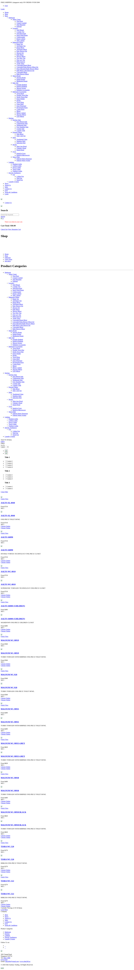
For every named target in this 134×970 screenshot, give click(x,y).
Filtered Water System (23, 160)
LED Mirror (20, 116)
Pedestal (19, 26)
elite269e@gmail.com (12, 961)
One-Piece (19, 21)
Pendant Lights (17, 164)
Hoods (15, 144)
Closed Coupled (21, 23)
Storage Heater (21, 77)
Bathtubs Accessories (23, 90)
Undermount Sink (22, 123)
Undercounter (20, 37)
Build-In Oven (21, 153)
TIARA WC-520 (7, 846)
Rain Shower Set (21, 51)
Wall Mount (20, 30)
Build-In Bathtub (21, 86)
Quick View (4, 499)
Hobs (14, 137)
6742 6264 (4, 959)
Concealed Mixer (21, 72)
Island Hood (20, 150)
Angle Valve (20, 63)
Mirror (18, 111)
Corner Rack (20, 109)
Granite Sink (20, 129)
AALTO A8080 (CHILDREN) (13, 606)
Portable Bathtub (21, 85)
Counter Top (20, 32)
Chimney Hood (21, 148)
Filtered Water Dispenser (24, 159)
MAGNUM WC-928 (9, 675)
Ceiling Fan (20, 176)
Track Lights (16, 169)
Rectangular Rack (22, 107)
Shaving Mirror (21, 115)
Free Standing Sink (22, 127)
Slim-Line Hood (21, 146)
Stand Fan (19, 180)
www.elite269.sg (25, 961)
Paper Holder (20, 99)
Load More (4, 910)
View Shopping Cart (14, 229)
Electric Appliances (15, 173)
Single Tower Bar (21, 97)
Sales (6, 187)
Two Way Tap (20, 58)
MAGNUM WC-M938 (10, 778)
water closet (8, 259)
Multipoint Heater (21, 81)
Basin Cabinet (20, 39)
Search (3, 216)
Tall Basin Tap (21, 46)
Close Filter (4, 492)
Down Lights (17, 167)
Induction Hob (21, 143)
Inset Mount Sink (21, 122)
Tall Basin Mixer (21, 49)
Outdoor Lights (17, 171)
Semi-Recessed (21, 33)
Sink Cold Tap (21, 136)
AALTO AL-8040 (8, 503)
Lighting (11, 162)
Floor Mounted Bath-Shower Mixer (27, 69)
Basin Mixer (20, 47)
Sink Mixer (19, 134)
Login (3, 9)
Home (7, 12)
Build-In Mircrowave (23, 155)
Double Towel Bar (22, 95)
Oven (14, 152)
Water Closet (17, 19)
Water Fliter (16, 157)
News (6, 183)
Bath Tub (15, 83)
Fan (14, 174)
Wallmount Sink (21, 125)
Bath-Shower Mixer (22, 74)
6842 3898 (7, 958)
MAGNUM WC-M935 (10, 709)
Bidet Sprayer (20, 62)
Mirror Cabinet (21, 113)
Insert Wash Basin (22, 35)
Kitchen (11, 118)
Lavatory (15, 28)
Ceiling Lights (17, 166)
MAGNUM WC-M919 (10, 640)
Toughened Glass (21, 139)
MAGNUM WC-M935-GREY (13, 743)
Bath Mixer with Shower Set (25, 70)
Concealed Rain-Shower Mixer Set (27, 67)
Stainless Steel (20, 141)
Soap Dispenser (21, 106)
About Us (8, 185)
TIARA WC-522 (7, 881)
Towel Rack (20, 93)
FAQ (6, 6)
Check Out (4, 229)
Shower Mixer (20, 56)
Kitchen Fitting (17, 132)
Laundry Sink (20, 130)
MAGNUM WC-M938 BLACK (13, 812)
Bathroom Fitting (18, 42)
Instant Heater (20, 79)
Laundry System (14, 182)
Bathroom (12, 18)
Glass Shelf (20, 104)
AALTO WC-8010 (8, 571)
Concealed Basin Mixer (23, 65)
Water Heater (17, 76)
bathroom (8, 257)
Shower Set (20, 53)
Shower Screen (21, 88)
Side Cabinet (20, 40)
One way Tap (20, 60)
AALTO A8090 (7, 537)
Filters (3, 441)
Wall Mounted (20, 25)
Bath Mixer (20, 55)
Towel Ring (20, 102)
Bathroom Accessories (19, 92)
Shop (6, 14)
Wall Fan (19, 178)
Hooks (18, 100)
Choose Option (5, 526)
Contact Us (8, 189)
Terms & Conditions (11, 192)
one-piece (8, 261)
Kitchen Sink (17, 120)
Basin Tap (19, 44)
